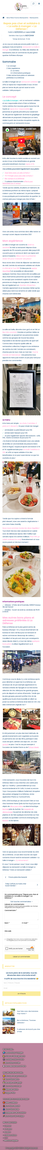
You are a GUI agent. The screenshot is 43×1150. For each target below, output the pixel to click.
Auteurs (7, 1132)
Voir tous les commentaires (20, 902)
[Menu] (39, 4)
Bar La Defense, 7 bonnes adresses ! (26, 1021)
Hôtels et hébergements (15, 1056)
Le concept (12, 66)
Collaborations (10, 1135)
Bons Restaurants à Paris (15, 1066)
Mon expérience (14, 68)
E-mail (25, 923)
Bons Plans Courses (13, 1086)
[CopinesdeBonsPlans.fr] (21, 7)
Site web (8, 931)
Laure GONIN (30, 32)
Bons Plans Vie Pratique (14, 1116)
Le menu (16, 71)
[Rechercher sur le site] (33, 4)
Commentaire (11, 910)
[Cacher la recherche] (9, 3)
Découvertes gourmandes (16, 1076)
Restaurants (34, 18)
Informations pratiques (21, 73)
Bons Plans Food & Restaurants (17, 18)
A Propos (8, 1129)
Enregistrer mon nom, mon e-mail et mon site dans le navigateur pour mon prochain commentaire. (22, 939)
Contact (7, 1126)
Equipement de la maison (15, 1113)
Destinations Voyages (14, 1053)
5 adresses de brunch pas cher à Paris (28, 1030)
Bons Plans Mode (12, 1109)
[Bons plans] (3, 17)
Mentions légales (11, 1140)
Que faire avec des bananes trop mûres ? (27, 1012)
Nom (7, 923)
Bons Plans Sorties (12, 1063)
